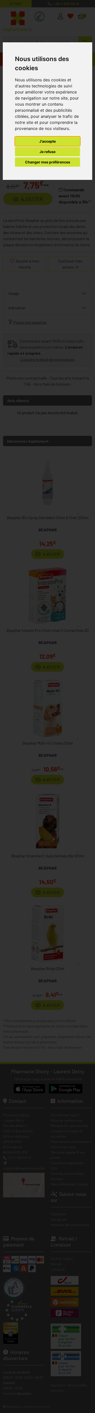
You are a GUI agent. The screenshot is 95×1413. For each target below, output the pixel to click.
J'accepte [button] (47, 141)
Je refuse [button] (47, 151)
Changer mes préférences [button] (47, 162)
